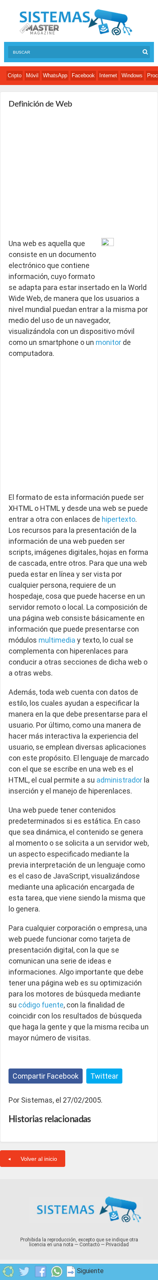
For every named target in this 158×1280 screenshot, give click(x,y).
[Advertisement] (69, 173)
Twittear (104, 1076)
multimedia (56, 640)
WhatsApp (55, 75)
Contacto (89, 1244)
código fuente (41, 1005)
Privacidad (117, 1244)
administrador (119, 780)
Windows (132, 75)
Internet (108, 75)
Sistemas (75, 22)
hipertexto (118, 519)
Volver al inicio (39, 1159)
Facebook (83, 75)
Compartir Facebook (46, 1076)
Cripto (14, 75)
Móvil (32, 75)
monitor (108, 342)
